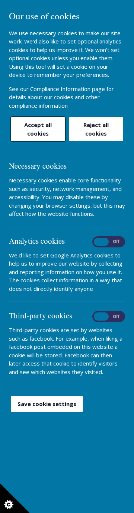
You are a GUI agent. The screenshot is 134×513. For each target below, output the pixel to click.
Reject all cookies (96, 129)
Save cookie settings (46, 404)
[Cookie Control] (15, 498)
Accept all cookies (38, 129)
